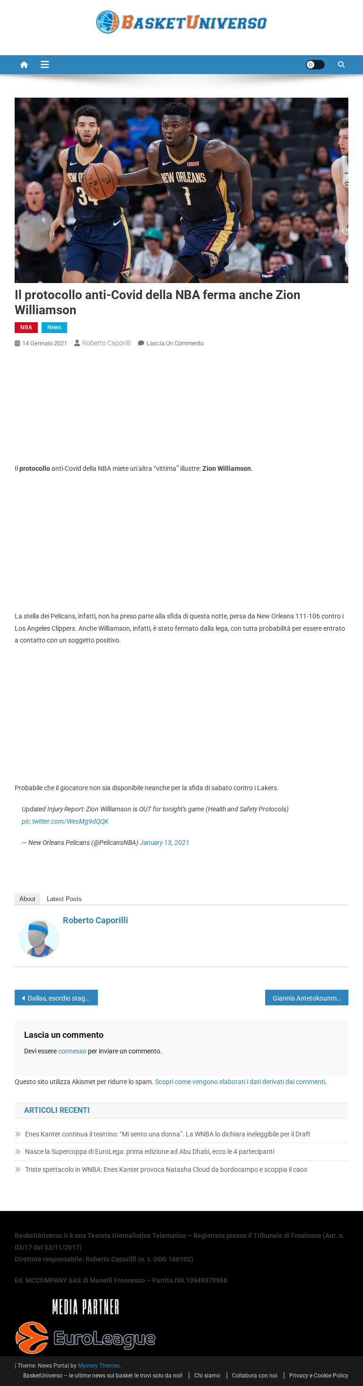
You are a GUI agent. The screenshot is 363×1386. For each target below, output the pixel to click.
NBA (26, 327)
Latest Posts (64, 898)
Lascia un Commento (175, 343)
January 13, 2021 (165, 842)
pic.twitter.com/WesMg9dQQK (65, 821)
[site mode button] (315, 64)
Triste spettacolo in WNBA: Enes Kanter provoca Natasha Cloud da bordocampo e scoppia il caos (166, 1169)
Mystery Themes (99, 1365)
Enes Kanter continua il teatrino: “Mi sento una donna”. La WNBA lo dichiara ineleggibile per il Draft (168, 1134)
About (27, 898)
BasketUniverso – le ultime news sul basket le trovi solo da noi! (102, 1375)
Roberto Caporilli (106, 343)
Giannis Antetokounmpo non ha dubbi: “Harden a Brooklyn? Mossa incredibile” (311, 998)
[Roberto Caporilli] (39, 938)
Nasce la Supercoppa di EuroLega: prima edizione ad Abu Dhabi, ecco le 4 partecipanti (149, 1151)
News (54, 327)
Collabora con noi (254, 1375)
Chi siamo (207, 1375)
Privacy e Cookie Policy (318, 1375)
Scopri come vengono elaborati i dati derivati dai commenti (240, 1081)
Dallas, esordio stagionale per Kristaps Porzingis (63, 998)
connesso (72, 1051)
